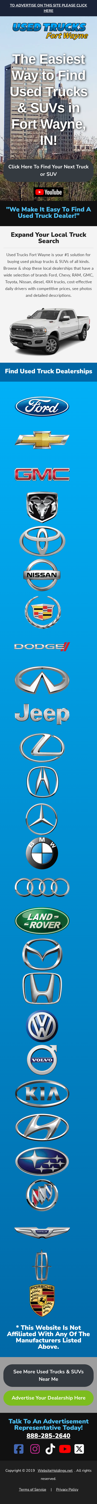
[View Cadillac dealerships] (42, 612)
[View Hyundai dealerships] (42, 1127)
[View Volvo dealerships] (42, 1060)
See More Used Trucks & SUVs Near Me (48, 1375)
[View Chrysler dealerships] (42, 1233)
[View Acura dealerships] (42, 782)
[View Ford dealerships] (42, 406)
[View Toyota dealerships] (42, 541)
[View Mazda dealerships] (42, 955)
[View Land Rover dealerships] (42, 921)
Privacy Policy (67, 1489)
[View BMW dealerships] (42, 853)
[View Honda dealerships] (42, 988)
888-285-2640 (48, 1436)
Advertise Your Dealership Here (48, 1398)
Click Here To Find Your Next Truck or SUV (48, 170)
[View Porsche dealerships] (42, 1300)
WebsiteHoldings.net (55, 1470)
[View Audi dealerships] (42, 887)
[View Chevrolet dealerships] (42, 440)
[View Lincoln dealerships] (42, 1267)
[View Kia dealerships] (42, 1094)
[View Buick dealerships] (42, 1195)
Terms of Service (32, 1489)
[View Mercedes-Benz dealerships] (42, 819)
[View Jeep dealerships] (42, 714)
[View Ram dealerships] (42, 507)
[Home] (48, 28)
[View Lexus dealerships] (42, 748)
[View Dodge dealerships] (42, 646)
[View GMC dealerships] (42, 473)
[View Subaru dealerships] (42, 1161)
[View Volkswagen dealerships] (42, 1026)
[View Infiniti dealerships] (42, 680)
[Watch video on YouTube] (48, 192)
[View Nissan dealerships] (42, 575)
